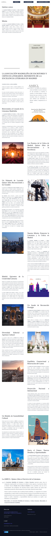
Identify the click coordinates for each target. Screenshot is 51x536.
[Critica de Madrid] (4, 2)
